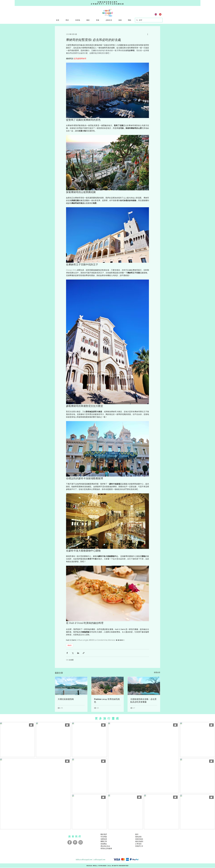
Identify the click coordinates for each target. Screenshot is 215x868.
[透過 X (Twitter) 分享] (73, 653)
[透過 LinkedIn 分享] (78, 653)
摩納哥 (70, 645)
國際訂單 (104, 841)
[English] (156, 14)
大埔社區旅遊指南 (66, 699)
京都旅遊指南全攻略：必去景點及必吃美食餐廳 (143, 700)
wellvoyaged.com (99, 859)
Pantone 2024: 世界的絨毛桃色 (107, 700)
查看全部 (157, 672)
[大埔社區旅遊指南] (71, 686)
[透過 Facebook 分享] (67, 653)
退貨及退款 (139, 839)
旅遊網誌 (104, 844)
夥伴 (136, 834)
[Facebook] (69, 842)
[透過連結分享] (84, 653)
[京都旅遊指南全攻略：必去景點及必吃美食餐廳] (144, 686)
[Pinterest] (75, 842)
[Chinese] (160, 14)
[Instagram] (80, 842)
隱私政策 (138, 837)
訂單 (136, 844)
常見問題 (104, 837)
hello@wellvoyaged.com (84, 859)
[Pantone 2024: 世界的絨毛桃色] (107, 686)
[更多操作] (147, 34)
